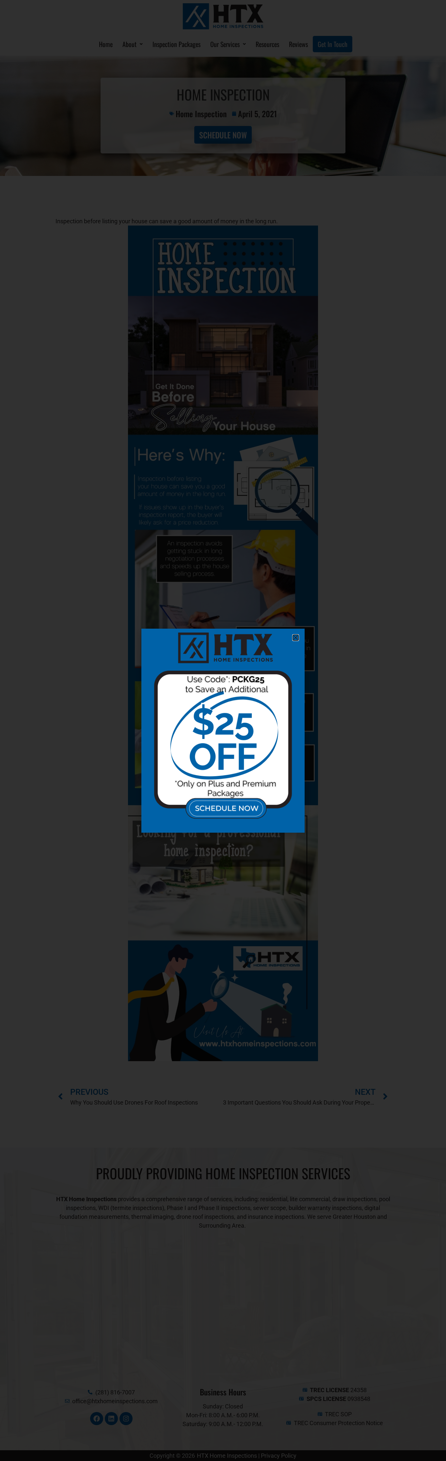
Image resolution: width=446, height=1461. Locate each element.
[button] (295, 637)
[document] (223, 730)
